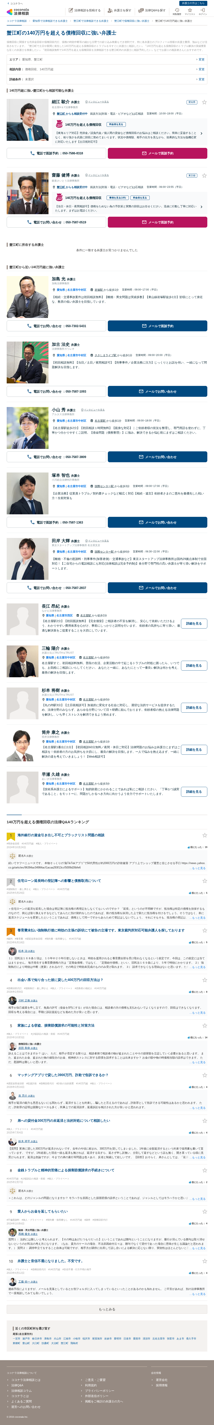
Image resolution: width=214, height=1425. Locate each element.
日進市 (127, 1338)
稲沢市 (86, 1338)
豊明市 (117, 1338)
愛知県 (61, 289)
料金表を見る (116, 124)
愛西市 (137, 1338)
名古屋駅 (100, 420)
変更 (202, 59)
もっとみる (107, 1309)
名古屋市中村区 (76, 289)
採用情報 (161, 1385)
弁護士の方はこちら (193, 3)
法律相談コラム (21, 1390)
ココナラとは (20, 1396)
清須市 (146, 1338)
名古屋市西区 (64, 615)
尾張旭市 (97, 1338)
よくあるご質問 (21, 1401)
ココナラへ (16, 3)
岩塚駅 (99, 289)
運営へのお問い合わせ (26, 1406)
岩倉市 (108, 1338)
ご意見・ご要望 (95, 1379)
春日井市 (37, 1338)
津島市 (48, 1338)
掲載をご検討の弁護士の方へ (104, 1401)
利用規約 (91, 1385)
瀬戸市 (26, 1338)
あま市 (180, 1338)
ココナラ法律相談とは (26, 1379)
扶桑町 (45, 1343)
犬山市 (57, 1338)
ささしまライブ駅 (106, 355)
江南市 (67, 1338)
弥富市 (171, 1338)
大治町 (55, 1343)
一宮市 (16, 1338)
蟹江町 (61, 113)
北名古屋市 (158, 1338)
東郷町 (16, 1343)
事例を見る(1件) (117, 197)
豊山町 (26, 1343)
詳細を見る (194, 623)
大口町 (35, 1343)
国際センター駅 (105, 486)
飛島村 (74, 1343)
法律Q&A (17, 1385)
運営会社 (161, 1379)
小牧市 (76, 1338)
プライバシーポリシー (99, 1390)
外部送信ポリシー (96, 1396)
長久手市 (191, 1338)
